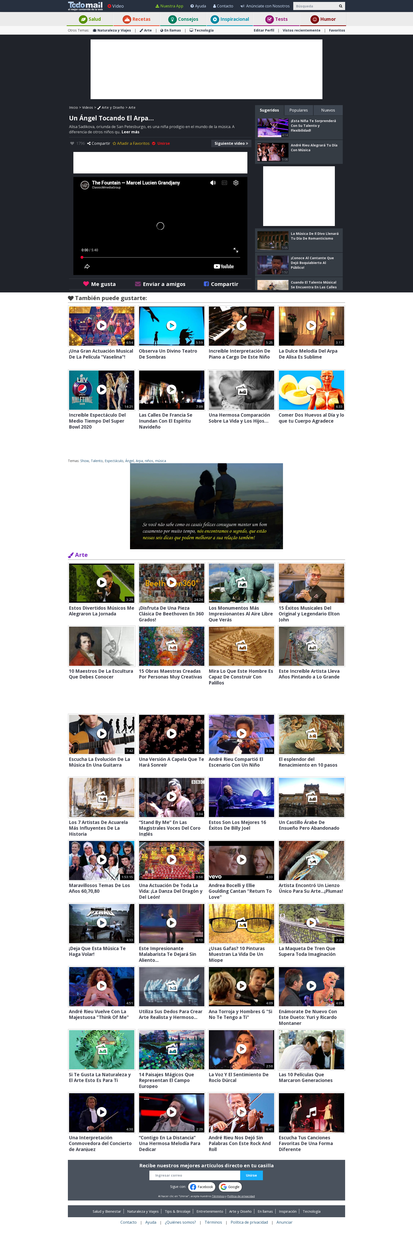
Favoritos (337, 30)
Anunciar (285, 1222)
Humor (327, 19)
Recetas (141, 19)
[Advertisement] (206, 69)
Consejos (187, 19)
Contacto (225, 6)
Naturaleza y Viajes (114, 30)
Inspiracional (234, 19)
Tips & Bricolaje (177, 1211)
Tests (281, 19)
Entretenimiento (209, 1211)
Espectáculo (114, 460)
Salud (94, 19)
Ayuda (200, 6)
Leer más (130, 132)
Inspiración (288, 1211)
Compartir (101, 143)
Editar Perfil (264, 30)
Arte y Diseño (113, 107)
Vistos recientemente (302, 30)
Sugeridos (269, 110)
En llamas (172, 30)
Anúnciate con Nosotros (268, 6)
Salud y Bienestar (107, 1211)
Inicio (73, 107)
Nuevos (328, 110)
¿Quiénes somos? (180, 1222)
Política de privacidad (241, 1196)
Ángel (129, 460)
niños (149, 460)
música (160, 460)
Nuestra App (171, 6)
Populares (298, 110)
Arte (148, 30)
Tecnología (204, 30)
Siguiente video (230, 143)
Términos (218, 1196)
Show (84, 460)
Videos (87, 107)
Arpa (139, 460)
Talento (97, 460)
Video (118, 6)
